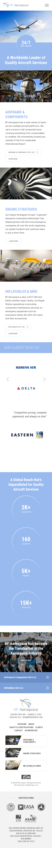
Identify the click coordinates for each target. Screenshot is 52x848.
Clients (39, 727)
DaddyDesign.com (31, 785)
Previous (7, 379)
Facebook (23, 777)
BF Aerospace (16, 5)
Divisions (22, 724)
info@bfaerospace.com (32, 717)
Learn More (13, 159)
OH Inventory (31, 730)
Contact (18, 730)
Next (44, 379)
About (31, 724)
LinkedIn (28, 777)
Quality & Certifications (21, 727)
